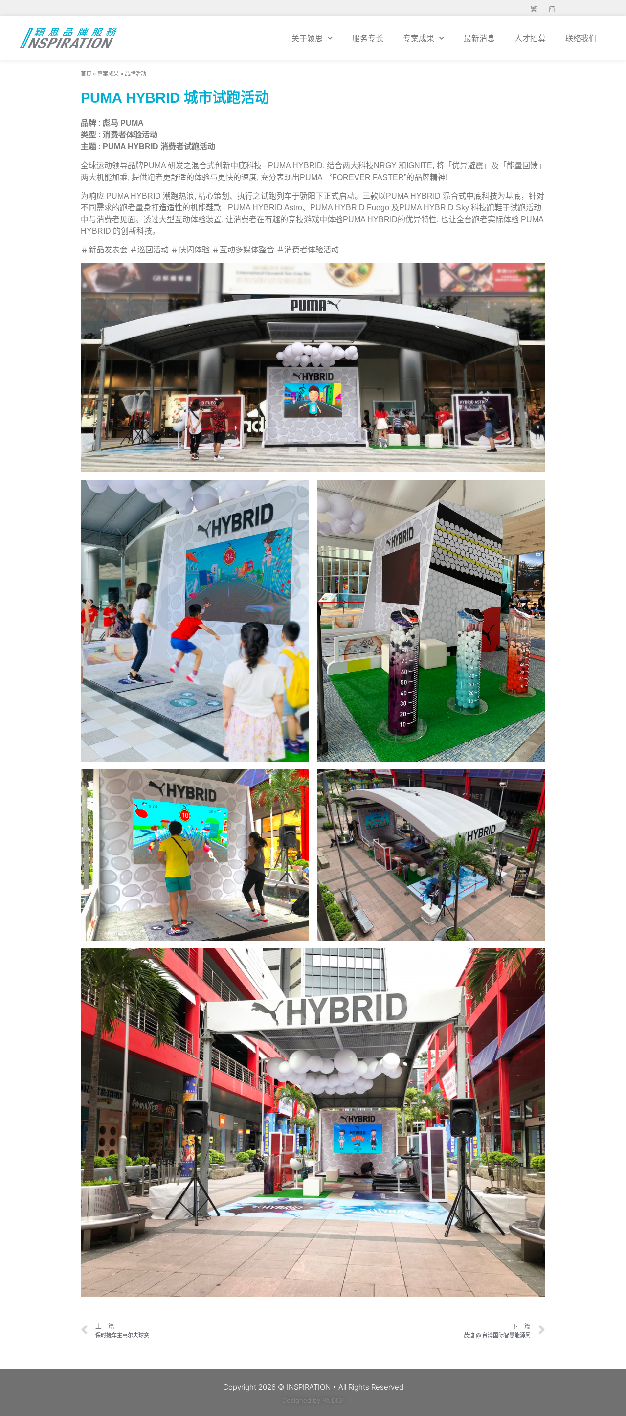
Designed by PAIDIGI (313, 1400)
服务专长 (367, 38)
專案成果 (108, 74)
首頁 (86, 74)
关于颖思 (307, 38)
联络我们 (581, 38)
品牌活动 (135, 74)
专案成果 (418, 38)
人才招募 (530, 38)
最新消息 (479, 38)
